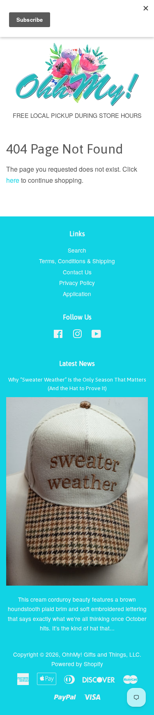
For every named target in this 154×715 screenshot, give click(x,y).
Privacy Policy (77, 282)
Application (77, 294)
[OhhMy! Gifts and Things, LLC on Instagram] (77, 335)
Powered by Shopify (77, 664)
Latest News (77, 363)
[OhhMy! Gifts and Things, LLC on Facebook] (58, 335)
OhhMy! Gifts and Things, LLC (101, 654)
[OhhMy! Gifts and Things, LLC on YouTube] (96, 335)
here (12, 180)
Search (77, 250)
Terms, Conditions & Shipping (77, 261)
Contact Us (77, 272)
